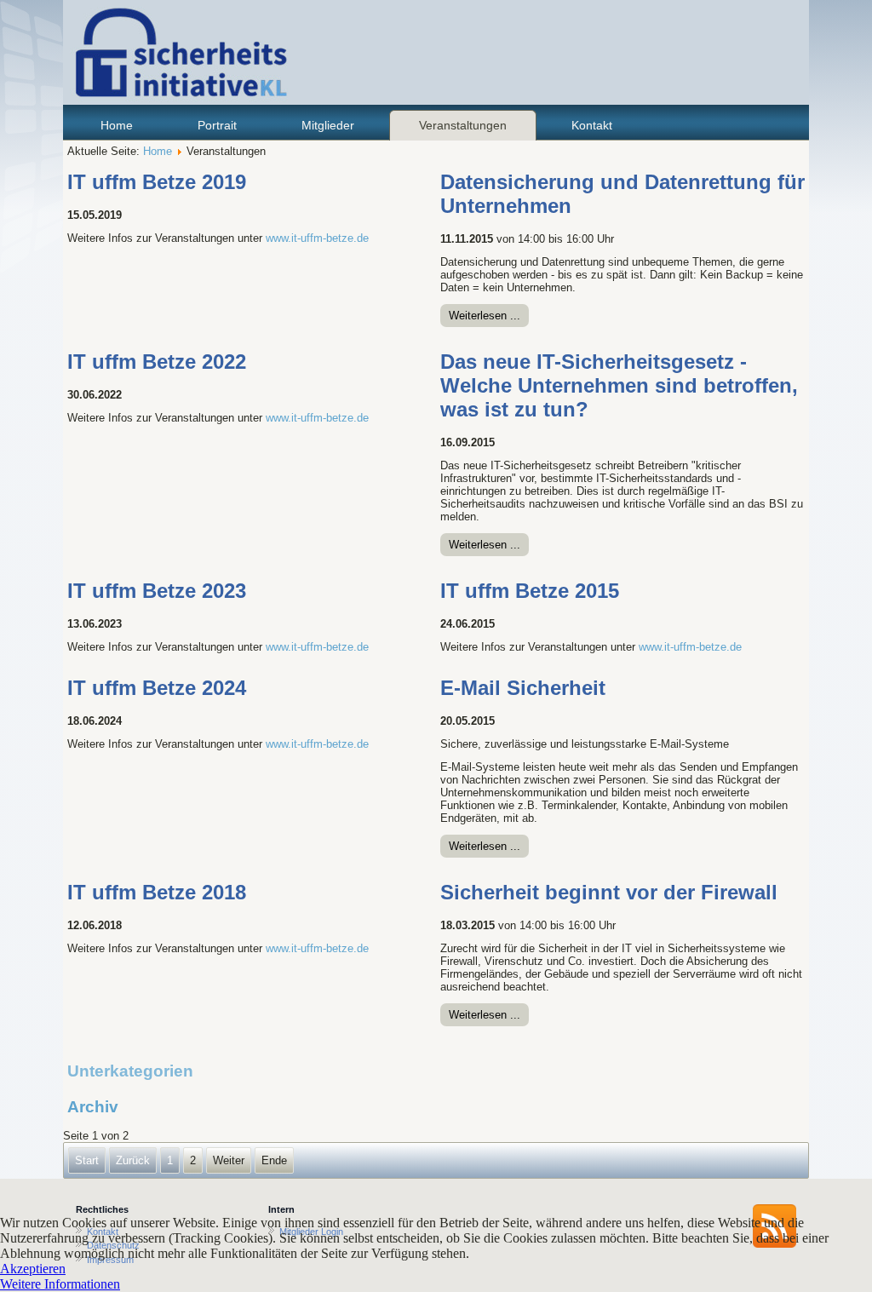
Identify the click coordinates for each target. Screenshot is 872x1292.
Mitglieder (327, 125)
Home (116, 125)
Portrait (217, 125)
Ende (274, 1160)
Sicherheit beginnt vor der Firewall (608, 892)
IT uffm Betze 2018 (156, 892)
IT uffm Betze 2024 (156, 687)
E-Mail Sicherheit (522, 687)
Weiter (228, 1160)
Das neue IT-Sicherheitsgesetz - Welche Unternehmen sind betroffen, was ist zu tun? (619, 385)
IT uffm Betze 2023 (156, 590)
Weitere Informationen (60, 1284)
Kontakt (591, 125)
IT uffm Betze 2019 (156, 181)
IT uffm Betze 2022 (156, 361)
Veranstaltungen (463, 125)
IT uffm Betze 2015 (529, 590)
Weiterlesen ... (484, 315)
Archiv (92, 1107)
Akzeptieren (33, 1268)
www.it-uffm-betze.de (317, 238)
